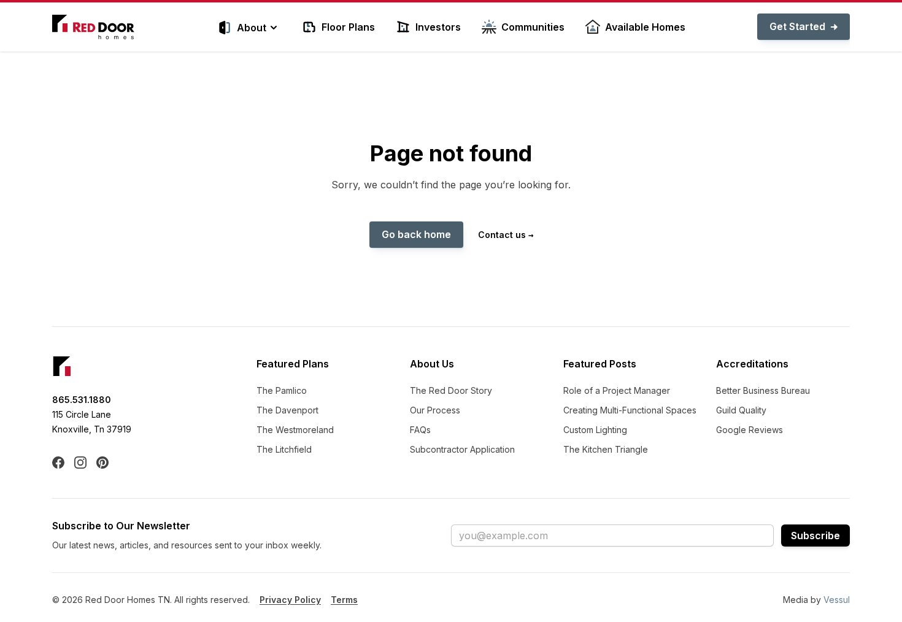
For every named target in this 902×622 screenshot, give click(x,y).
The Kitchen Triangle (605, 449)
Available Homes (645, 27)
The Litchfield (284, 449)
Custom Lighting (595, 429)
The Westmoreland (295, 429)
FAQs (420, 429)
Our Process (435, 410)
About (251, 27)
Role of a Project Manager (616, 390)
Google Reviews (749, 429)
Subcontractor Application (462, 449)
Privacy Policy (290, 599)
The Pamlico (281, 390)
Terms (344, 599)
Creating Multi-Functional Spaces (629, 410)
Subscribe (815, 535)
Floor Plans (348, 27)
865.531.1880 (81, 399)
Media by (816, 599)
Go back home (416, 234)
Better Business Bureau (763, 390)
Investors (438, 27)
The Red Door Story (451, 390)
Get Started (797, 26)
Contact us (505, 234)
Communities (533, 27)
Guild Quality (741, 410)
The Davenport (287, 410)
